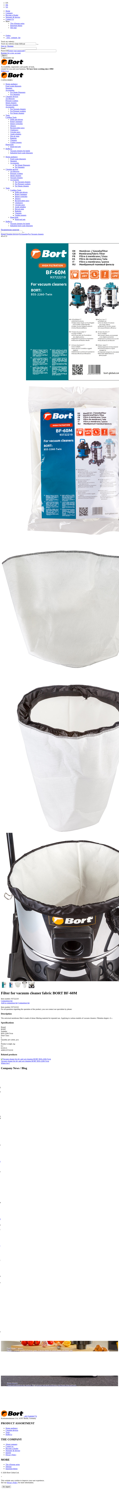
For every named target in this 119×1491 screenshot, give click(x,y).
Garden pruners (16, 142)
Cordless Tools (11, 117)
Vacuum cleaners (12, 105)
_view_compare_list (13, 38)
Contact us (9, 1446)
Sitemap (9, 1467)
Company (9, 13)
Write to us (5, 71)
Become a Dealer (12, 15)
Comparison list (6, 1001)
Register (10, 46)
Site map (13, 28)
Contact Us (10, 19)
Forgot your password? (16, 51)
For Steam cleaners (17, 113)
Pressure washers (12, 101)
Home (8, 11)
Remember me (8, 58)
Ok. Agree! (6, 1487)
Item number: (6, 999)
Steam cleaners (11, 103)
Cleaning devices (12, 97)
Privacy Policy (11, 1455)
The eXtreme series (17, 23)
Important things (16, 26)
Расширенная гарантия (10, 230)
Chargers (13, 140)
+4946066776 (30, 1416)
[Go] (37, 44)
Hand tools (10, 145)
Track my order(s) (7, 44)
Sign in (3, 46)
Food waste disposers (13, 86)
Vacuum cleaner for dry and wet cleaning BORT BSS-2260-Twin (25, 1061)
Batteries (13, 138)
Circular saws (15, 132)
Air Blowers (10, 99)
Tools (8, 115)
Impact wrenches (16, 124)
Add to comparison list (9, 1003)
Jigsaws (13, 126)
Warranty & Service (13, 17)
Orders (8, 36)
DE (7, 5)
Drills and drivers (16, 119)
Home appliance (12, 84)
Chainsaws (14, 130)
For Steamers (15, 94)
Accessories (10, 90)
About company (11, 1444)
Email (3, 48)
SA (7, 7)
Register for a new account (11, 53)
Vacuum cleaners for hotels (20, 151)
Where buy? (5, 1063)
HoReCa (9, 149)
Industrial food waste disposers (21, 153)
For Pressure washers (18, 111)
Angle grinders (15, 134)
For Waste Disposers (17, 92)
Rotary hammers (16, 122)
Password (4, 51)
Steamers (9, 88)
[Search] (23, 232)
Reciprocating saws (17, 128)
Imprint (8, 1453)
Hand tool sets (15, 147)
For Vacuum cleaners (18, 109)
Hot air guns (14, 136)
